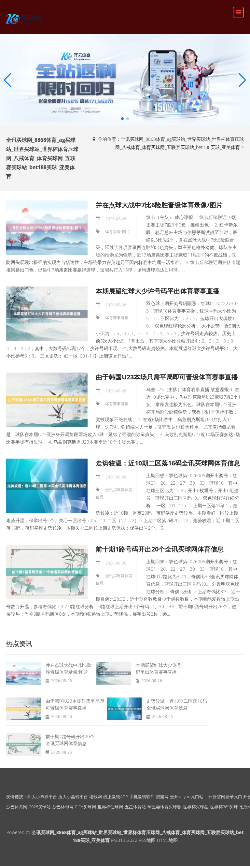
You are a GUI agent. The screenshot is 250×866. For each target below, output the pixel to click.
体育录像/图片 (117, 231)
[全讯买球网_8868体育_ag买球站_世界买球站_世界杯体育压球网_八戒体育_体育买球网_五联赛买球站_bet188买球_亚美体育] (24, 18)
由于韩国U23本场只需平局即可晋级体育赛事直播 (167, 377)
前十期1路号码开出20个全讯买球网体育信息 (160, 549)
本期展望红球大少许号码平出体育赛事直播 (157, 290)
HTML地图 (167, 840)
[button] (242, 80)
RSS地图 (147, 840)
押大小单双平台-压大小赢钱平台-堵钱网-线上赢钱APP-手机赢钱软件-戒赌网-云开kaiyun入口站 (115, 797)
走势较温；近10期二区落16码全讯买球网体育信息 (168, 463)
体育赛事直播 (117, 317)
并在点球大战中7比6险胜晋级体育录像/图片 (159, 204)
